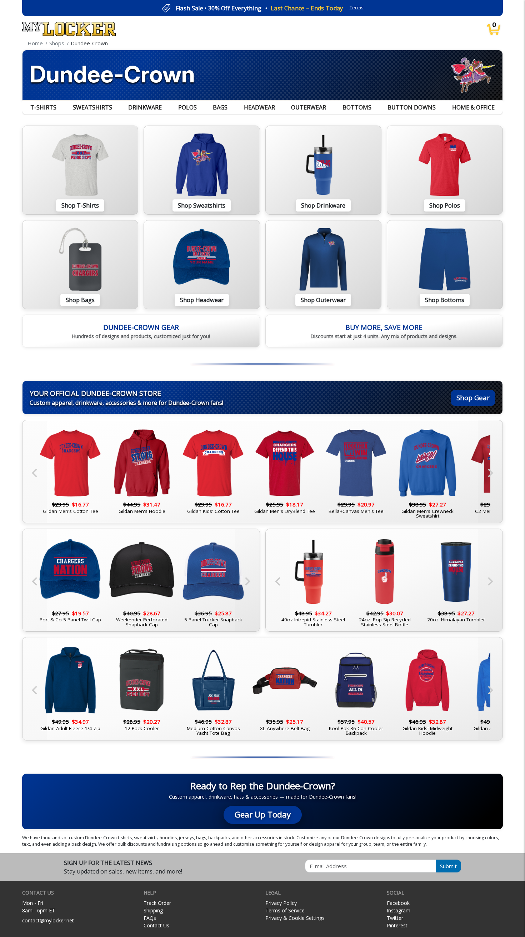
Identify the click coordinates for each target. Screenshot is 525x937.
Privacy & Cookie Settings (295, 918)
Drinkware (145, 107)
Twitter (395, 918)
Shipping (153, 910)
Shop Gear (473, 397)
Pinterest (397, 925)
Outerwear (308, 107)
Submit (448, 866)
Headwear (259, 107)
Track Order (157, 903)
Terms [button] (357, 8)
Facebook (398, 903)
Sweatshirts (92, 107)
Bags (220, 107)
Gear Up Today (263, 814)
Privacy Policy (281, 903)
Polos (187, 107)
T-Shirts (43, 107)
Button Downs (412, 107)
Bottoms (356, 107)
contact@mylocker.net (48, 920)
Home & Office (473, 107)
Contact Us (156, 925)
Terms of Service (285, 910)
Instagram (398, 910)
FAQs (150, 918)
